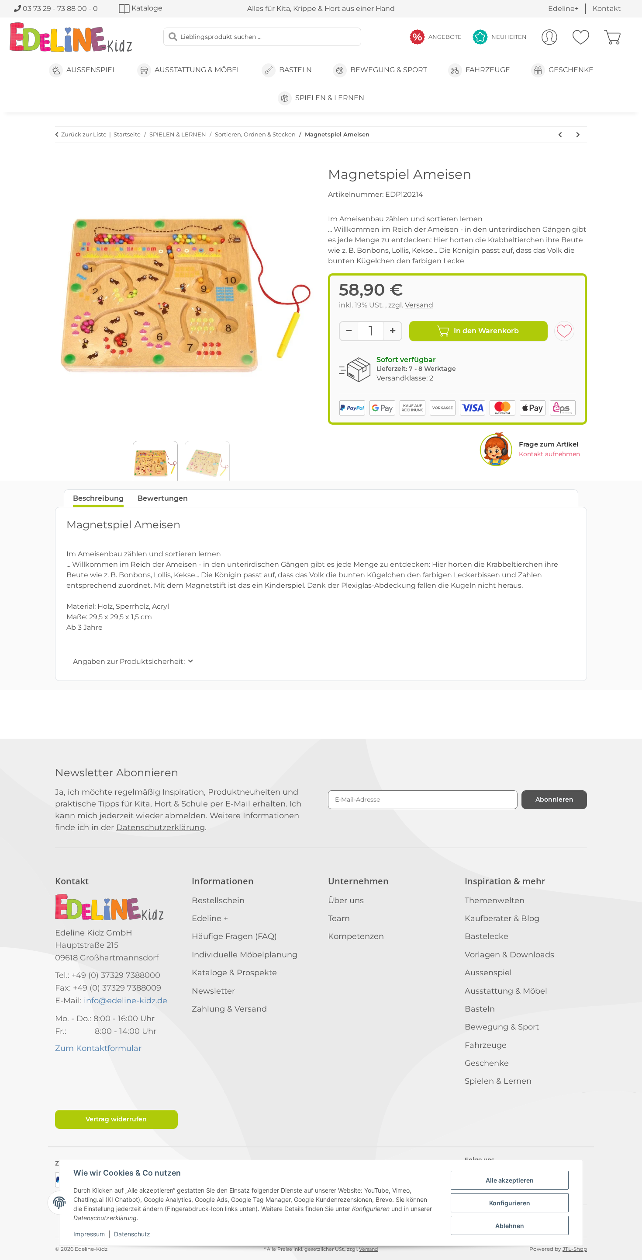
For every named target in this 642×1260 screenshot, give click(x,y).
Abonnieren (554, 799)
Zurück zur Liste (84, 134)
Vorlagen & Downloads (509, 955)
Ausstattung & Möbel (506, 991)
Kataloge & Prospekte (234, 972)
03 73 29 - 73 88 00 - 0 (59, 8)
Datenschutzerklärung (160, 827)
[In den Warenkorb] (62, 162)
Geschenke (487, 1063)
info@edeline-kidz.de (125, 1000)
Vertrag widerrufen (116, 1119)
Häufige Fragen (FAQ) (234, 936)
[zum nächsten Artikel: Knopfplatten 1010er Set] (578, 135)
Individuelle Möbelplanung (244, 955)
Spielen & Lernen (498, 1081)
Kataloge (146, 8)
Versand (419, 305)
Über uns (346, 900)
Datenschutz (132, 1234)
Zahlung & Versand (229, 1009)
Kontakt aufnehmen (549, 454)
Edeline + (210, 918)
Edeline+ (563, 8)
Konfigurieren (509, 1203)
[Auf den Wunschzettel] (564, 331)
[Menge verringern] (349, 331)
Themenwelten (495, 900)
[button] (549, 37)
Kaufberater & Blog (502, 918)
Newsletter (213, 991)
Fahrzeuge (486, 1045)
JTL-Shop (575, 1249)
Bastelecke (486, 936)
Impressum (89, 1234)
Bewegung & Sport (502, 1027)
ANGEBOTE (445, 36)
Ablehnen (509, 1225)
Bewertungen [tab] (163, 498)
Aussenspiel (488, 972)
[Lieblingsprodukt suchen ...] (173, 36)
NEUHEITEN (509, 36)
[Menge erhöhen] (392, 331)
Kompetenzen (356, 936)
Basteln (480, 1009)
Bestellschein (218, 900)
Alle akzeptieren (510, 1180)
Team (339, 918)
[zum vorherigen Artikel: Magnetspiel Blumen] (560, 135)
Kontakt (607, 8)
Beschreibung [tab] (98, 498)
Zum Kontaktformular (98, 1048)
